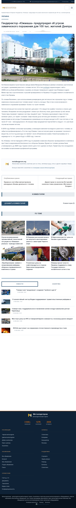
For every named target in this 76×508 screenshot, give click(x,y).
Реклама (44, 443)
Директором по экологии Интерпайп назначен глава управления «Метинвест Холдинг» (57, 184)
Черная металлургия (8, 434)
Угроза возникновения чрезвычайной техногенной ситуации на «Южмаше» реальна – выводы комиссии (12, 241)
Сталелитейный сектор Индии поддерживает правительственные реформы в (41, 299)
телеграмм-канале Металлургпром (44, 167)
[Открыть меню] (72, 8)
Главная (3, 12)
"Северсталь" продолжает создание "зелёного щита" (36, 290)
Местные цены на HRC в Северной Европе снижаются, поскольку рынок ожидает (42, 319)
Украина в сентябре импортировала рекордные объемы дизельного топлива (19, 183)
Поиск (4, 467)
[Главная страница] (8, 8)
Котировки (45, 437)
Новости (8, 12)
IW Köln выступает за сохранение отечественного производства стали (40, 328)
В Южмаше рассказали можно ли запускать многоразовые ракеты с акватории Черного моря (37, 241)
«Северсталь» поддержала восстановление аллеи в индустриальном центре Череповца (41, 310)
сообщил (46, 87)
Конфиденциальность (8, 489)
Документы (5, 480)
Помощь (44, 461)
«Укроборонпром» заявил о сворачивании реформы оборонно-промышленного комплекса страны (11, 266)
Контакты (44, 464)
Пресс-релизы (6, 443)
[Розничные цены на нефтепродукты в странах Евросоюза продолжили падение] (38, 253)
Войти (67, 8)
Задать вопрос (46, 459)
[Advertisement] (38, 354)
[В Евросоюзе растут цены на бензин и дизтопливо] (63, 228)
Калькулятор (45, 440)
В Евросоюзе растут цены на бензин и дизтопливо (62, 238)
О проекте (44, 456)
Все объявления (6, 456)
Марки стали (5, 486)
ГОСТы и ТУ (5, 478)
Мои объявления (7, 461)
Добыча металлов (7, 440)
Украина (13, 12)
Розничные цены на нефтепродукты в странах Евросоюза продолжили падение (36, 266)
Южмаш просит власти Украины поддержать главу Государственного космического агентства (61, 266)
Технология (5, 483)
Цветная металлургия (8, 437)
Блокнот (4, 459)
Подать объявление (7, 464)
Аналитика (5, 445)
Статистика (65, 1)
